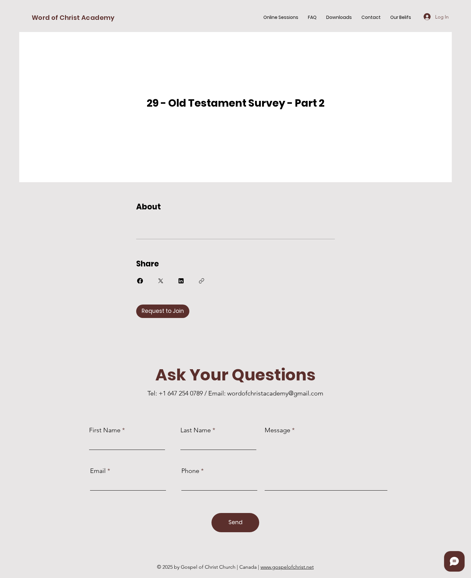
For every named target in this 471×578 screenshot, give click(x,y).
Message (277, 430)
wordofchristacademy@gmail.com (275, 393)
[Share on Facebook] (140, 281)
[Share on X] (160, 281)
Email (98, 471)
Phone (190, 471)
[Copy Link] (201, 281)
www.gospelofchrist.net (287, 567)
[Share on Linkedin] (181, 281)
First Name (104, 430)
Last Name (195, 430)
